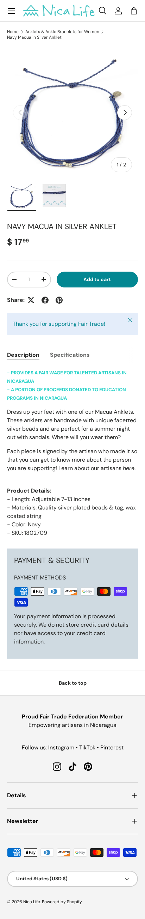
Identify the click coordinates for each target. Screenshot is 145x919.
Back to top (73, 683)
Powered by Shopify (62, 902)
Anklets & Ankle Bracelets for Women (62, 31)
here (128, 468)
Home (13, 31)
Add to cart (97, 279)
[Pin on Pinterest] (59, 300)
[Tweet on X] (31, 300)
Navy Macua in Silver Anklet (34, 37)
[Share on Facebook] (45, 300)
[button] (133, 11)
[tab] (23, 355)
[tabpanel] (72, 452)
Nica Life (31, 902)
